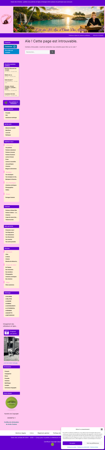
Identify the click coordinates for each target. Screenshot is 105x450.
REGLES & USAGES (98, 35)
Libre (6, 254)
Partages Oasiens (10, 197)
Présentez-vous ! (9, 230)
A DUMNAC (8, 303)
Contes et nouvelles (10, 161)
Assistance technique (11, 117)
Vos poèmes (8, 147)
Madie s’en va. (8, 75)
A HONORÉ (8, 301)
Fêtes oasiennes (9, 285)
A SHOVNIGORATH (10, 306)
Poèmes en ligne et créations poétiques (79, 35)
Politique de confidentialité (83, 447)
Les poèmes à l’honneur (13, 102)
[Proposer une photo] (7, 332)
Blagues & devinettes (11, 168)
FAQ (6, 115)
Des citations (8, 279)
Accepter (72, 443)
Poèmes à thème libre (11, 210)
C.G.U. (32, 433)
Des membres (9, 272)
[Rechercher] (52, 52)
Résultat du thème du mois (12, 261)
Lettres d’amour (9, 157)
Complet (7, 385)
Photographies (9, 187)
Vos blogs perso (9, 232)
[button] (102, 429)
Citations (7, 166)
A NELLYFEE (8, 299)
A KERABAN (8, 310)
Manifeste (8, 130)
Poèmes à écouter (10, 152)
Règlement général (43, 433)
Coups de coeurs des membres (12, 217)
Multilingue (8, 383)
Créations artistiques (10, 185)
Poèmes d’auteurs (10, 154)
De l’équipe (8, 267)
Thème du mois (9, 219)
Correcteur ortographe (10, 387)
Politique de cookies (71, 447)
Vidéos (7, 190)
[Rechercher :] (37, 52)
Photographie (9, 274)
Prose (7, 159)
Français (7, 371)
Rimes (6, 376)
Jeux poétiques (9, 164)
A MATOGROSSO (9, 315)
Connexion (8, 46)
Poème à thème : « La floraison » (12, 212)
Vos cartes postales (10, 241)
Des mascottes (9, 269)
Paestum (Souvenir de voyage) (10, 69)
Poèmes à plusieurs (10, 150)
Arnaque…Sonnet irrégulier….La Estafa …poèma (11, 87)
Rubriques (8, 135)
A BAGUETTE (8, 313)
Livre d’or (7, 132)
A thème (7, 256)
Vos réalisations (9, 234)
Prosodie (7, 113)
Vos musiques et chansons (12, 177)
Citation (7, 259)
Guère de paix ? (9, 79)
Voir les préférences (93, 443)
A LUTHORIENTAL (10, 308)
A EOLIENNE (8, 296)
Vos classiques (9, 174)
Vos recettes (8, 239)
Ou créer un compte (9, 51)
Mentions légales (94, 447)
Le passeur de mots (10, 94)
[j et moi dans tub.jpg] (11, 349)
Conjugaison (8, 373)
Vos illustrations (9, 237)
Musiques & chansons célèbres (12, 179)
